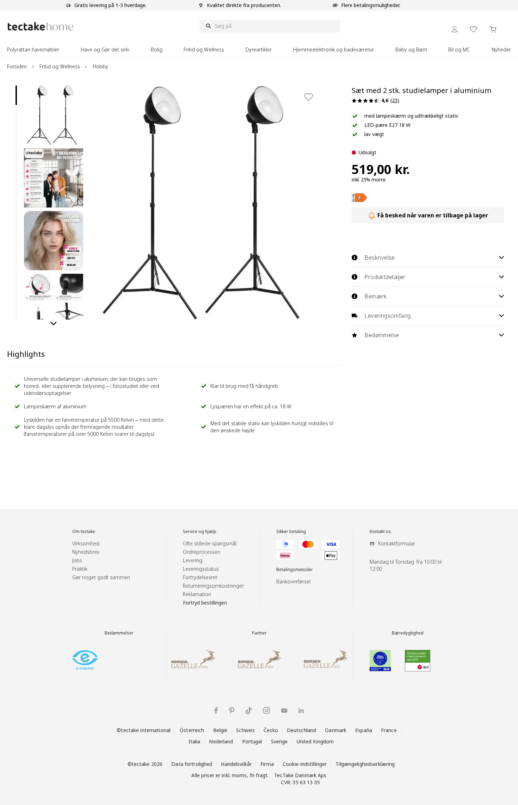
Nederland (221, 741)
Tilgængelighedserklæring (365, 764)
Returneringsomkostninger (213, 585)
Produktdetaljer (384, 277)
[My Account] (454, 29)
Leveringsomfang (387, 316)
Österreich (192, 730)
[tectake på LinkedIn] (301, 710)
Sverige (279, 741)
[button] (53, 115)
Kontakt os (380, 531)
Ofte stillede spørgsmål (209, 543)
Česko (271, 730)
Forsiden (17, 66)
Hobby (100, 66)
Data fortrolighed (191, 764)
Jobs (77, 560)
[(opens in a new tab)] (359, 197)
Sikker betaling (291, 531)
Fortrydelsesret (200, 577)
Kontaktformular (396, 543)
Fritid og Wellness (59, 66)
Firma (267, 764)
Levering (192, 560)
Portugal (252, 741)
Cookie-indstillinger (305, 764)
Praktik (79, 568)
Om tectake (83, 531)
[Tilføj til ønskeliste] (308, 97)
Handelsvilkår (236, 764)
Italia (195, 741)
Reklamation (197, 594)
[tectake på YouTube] (284, 710)
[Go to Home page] (40, 26)
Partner (259, 633)
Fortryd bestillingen (205, 602)
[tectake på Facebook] (216, 710)
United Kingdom (315, 741)
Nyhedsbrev (86, 552)
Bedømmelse (381, 335)
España (363, 730)
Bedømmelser (119, 633)
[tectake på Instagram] (266, 710)
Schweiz (245, 730)
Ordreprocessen (201, 552)
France (389, 730)
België (220, 730)
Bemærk (375, 296)
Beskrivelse (379, 257)
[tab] (16, 95)
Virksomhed (85, 543)
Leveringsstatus (201, 568)
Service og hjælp (199, 531)
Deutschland (301, 730)
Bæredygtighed (408, 633)
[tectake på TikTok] (249, 710)
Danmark (335, 730)
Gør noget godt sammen (101, 577)
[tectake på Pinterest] (231, 710)
